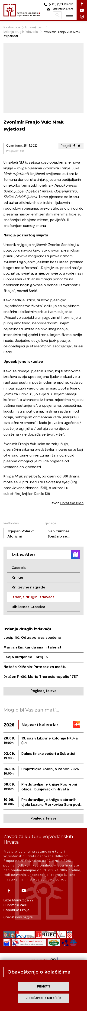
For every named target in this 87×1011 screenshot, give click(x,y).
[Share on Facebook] (74, 146)
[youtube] (25, 890)
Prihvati (43, 986)
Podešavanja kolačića (43, 998)
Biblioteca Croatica (28, 607)
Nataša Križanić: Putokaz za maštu (34, 667)
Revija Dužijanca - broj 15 (25, 657)
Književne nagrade (28, 587)
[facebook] (10, 890)
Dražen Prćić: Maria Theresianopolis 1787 (40, 677)
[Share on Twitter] (79, 146)
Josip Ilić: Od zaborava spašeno (32, 638)
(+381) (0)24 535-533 (60, 4)
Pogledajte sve (43, 691)
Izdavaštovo (34, 27)
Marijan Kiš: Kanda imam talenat (32, 647)
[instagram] (40, 890)
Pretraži (57, 15)
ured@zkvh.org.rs (18, 917)
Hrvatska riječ (72, 503)
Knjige (17, 577)
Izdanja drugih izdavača (20, 32)
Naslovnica (11, 27)
